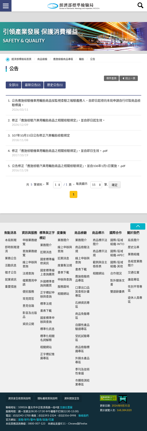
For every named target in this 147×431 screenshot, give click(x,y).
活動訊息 (10, 265)
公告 (92, 59)
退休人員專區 (135, 299)
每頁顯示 (81, 183)
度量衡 (61, 232)
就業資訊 (10, 279)
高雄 (45, 420)
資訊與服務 (29, 232)
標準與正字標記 (47, 235)
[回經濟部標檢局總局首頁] (73, 5)
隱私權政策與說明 (47, 398)
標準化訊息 (47, 329)
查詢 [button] (141, 5)
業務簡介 (46, 245)
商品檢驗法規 (82, 249)
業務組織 (133, 254)
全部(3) (13, 85)
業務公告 (10, 258)
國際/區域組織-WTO (117, 242)
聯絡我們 (83, 416)
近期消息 (46, 252)
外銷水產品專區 (82, 360)
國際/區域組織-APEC (117, 253)
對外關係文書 (117, 282)
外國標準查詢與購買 (47, 283)
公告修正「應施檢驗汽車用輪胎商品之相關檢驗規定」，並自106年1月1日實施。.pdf (66, 168)
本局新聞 (10, 240)
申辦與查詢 (65, 279)
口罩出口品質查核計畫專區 (82, 291)
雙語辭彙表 (117, 291)
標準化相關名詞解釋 (47, 338)
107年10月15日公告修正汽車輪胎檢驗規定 (39, 137)
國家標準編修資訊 (47, 261)
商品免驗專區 (82, 315)
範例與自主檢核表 (100, 264)
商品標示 (98, 232)
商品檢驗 (42, 59)
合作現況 (116, 273)
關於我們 (133, 232)
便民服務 (28, 291)
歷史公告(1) (55, 85)
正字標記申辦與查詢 (47, 294)
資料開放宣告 (71, 398)
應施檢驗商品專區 (63, 59)
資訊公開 (28, 324)
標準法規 (46, 303)
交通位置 (133, 272)
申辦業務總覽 (30, 242)
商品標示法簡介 (100, 242)
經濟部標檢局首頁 (21, 59)
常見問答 (28, 298)
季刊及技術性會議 (82, 371)
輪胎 (81, 59)
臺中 (32, 420)
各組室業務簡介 (135, 263)
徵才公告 (10, 272)
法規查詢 (28, 273)
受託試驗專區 (82, 338)
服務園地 (63, 286)
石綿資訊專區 (82, 304)
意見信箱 (28, 305)
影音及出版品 (30, 315)
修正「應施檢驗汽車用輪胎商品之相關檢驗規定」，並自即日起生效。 (56, 122)
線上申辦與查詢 (30, 264)
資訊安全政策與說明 (19, 398)
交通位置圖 (66, 407)
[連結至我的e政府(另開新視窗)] (123, 399)
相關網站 (46, 347)
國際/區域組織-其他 (116, 264)
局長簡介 (133, 240)
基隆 (20, 420)
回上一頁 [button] (130, 78)
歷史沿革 (133, 247)
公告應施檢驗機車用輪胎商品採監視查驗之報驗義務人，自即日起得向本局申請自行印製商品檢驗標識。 (74, 105)
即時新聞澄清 (12, 249)
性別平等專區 (135, 288)
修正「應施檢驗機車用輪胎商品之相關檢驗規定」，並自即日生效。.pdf (58, 153)
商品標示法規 (100, 253)
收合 (137, 226)
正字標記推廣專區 (47, 356)
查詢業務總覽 (30, 253)
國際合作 (115, 232)
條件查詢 (111, 78)
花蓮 (51, 420)
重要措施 (10, 286)
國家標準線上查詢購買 (47, 272)
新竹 (26, 420)
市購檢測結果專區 (82, 382)
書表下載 (46, 310)
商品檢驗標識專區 (82, 349)
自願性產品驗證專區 (82, 327)
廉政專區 (133, 279)
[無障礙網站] (108, 398)
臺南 (39, 420)
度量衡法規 (65, 265)
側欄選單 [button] (5, 5)
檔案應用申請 (30, 282)
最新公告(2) (32, 85)
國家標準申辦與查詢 (47, 320)
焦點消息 (10, 232)
